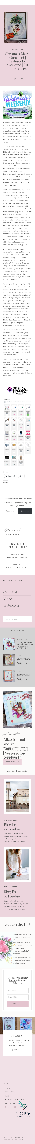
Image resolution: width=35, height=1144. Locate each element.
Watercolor (17, 49)
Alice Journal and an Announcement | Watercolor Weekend (25, 646)
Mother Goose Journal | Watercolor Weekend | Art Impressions (23, 679)
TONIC (22, 1139)
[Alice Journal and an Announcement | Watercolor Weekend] (9, 644)
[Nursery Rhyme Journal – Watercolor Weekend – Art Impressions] (9, 660)
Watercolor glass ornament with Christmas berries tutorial (16, 171)
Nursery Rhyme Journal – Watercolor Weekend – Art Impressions (24, 663)
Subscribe (25, 511)
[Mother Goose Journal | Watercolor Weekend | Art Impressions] (9, 676)
